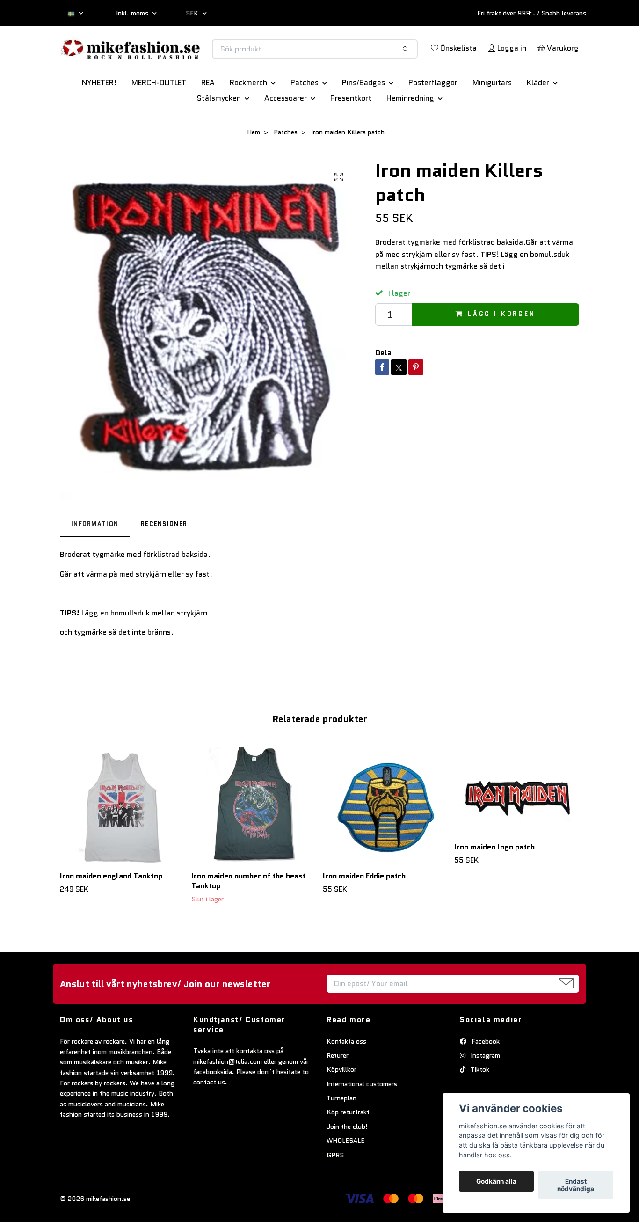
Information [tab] (94, 556)
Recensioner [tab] (164, 556)
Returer (338, 1088)
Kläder (538, 115)
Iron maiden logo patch (494, 879)
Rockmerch (248, 115)
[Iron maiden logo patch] (516, 824)
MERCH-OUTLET (158, 115)
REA (208, 115)
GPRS (335, 1188)
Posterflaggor (432, 115)
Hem (253, 164)
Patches (304, 115)
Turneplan (341, 1130)
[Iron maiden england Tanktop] (122, 838)
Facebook (485, 1074)
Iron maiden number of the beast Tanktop (248, 913)
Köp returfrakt (348, 1145)
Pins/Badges (363, 115)
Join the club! (347, 1159)
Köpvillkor (341, 1102)
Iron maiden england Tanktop (111, 908)
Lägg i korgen (502, 347)
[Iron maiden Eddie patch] (385, 838)
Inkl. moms (133, 13)
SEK (193, 13)
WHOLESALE (345, 1173)
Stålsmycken (219, 130)
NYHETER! (99, 115)
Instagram (484, 1088)
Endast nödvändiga (575, 1185)
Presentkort (350, 130)
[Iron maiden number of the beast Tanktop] (253, 838)
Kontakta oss (346, 1074)
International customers (362, 1116)
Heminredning (410, 130)
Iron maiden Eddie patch (364, 908)
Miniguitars (492, 115)
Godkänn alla (496, 1181)
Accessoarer (285, 130)
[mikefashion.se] (190, 59)
